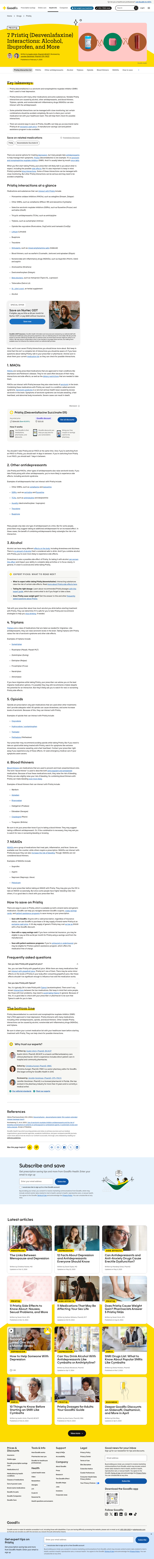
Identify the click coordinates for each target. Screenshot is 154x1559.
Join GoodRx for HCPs (143, 2)
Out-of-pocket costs (14, 1484)
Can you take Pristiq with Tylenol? (22, 983)
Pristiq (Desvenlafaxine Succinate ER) (41, 412)
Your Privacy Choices (87, 1483)
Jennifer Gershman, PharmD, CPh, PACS (35, 56)
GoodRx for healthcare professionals (39, 1462)
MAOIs (38, 70)
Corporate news (61, 1495)
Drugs (19, 16)
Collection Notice (86, 1469)
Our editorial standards (21, 1091)
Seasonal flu (35, 1497)
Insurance (10, 1455)
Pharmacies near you (39, 1456)
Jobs (57, 1487)
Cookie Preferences (87, 1473)
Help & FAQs (60, 1452)
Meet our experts (43, 1091)
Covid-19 (34, 1493)
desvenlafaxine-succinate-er (27, 143)
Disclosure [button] (73, 406)
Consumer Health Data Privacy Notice (88, 1478)
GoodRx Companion (14, 1496)
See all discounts (67, 420)
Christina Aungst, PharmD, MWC (39, 1066)
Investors (59, 1491)
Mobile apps (11, 1459)
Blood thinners (103, 70)
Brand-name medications (16, 1488)
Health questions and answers (42, 1501)
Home (9, 16)
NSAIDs (115, 70)
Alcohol (70, 70)
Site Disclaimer (85, 1465)
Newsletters (35, 1481)
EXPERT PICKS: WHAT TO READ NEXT (34, 574)
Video (33, 1477)
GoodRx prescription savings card (17, 1464)
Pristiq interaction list (23, 70)
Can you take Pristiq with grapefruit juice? (25, 964)
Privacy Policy (67, 1195)
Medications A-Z (13, 1469)
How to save (128, 70)
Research (59, 1475)
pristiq (11, 143)
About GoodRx (61, 1466)
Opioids (90, 70)
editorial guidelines (14, 1138)
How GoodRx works (38, 1452)
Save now (27, 321)
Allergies (34, 1485)
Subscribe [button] (62, 1181)
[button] (81, 8)
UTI (32, 1489)
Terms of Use (42, 1195)
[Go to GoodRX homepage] (10, 8)
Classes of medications (15, 1480)
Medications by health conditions (15, 1475)
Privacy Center (85, 1456)
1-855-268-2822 (125, 1530)
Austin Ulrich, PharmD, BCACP (39, 54)
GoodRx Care (12, 1500)
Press (58, 1470)
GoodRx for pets (13, 1492)
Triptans (80, 70)
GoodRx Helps (61, 1483)
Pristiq (28, 16)
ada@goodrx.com (139, 1530)
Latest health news (38, 1473)
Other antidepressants (54, 70)
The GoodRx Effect (62, 1479)
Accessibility (60, 1456)
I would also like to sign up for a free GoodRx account (41, 1187)
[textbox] (36, 1181)
